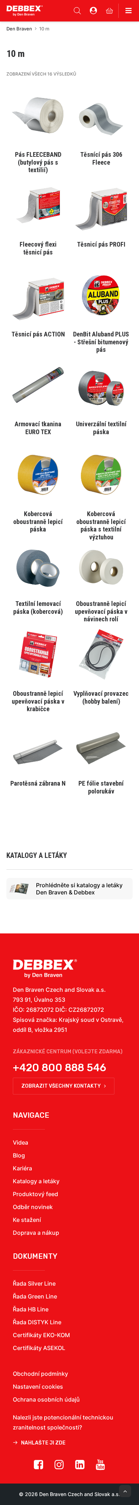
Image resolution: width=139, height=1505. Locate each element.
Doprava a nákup (36, 1232)
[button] (38, 115)
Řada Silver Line (34, 1283)
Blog (19, 1155)
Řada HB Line (30, 1309)
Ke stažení (27, 1219)
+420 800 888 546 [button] (59, 1068)
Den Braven (19, 28)
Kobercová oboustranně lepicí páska (38, 521)
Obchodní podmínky (40, 1373)
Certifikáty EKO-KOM (41, 1335)
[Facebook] (38, 1467)
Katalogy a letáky (36, 1181)
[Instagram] (59, 1467)
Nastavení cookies (38, 1386)
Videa (20, 1142)
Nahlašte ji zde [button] (43, 1443)
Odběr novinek (33, 1206)
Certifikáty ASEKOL (39, 1347)
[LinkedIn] (79, 1467)
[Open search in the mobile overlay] (77, 11)
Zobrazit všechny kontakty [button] (61, 1086)
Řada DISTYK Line (37, 1322)
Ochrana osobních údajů (46, 1399)
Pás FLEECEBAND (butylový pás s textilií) (38, 162)
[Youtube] (100, 1467)
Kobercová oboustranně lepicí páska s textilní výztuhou (101, 525)
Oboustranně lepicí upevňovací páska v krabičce (38, 701)
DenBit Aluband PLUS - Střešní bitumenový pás (101, 341)
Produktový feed (35, 1194)
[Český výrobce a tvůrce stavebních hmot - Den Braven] (45, 968)
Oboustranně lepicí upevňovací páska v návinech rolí (101, 611)
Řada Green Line (35, 1296)
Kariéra (22, 1168)
